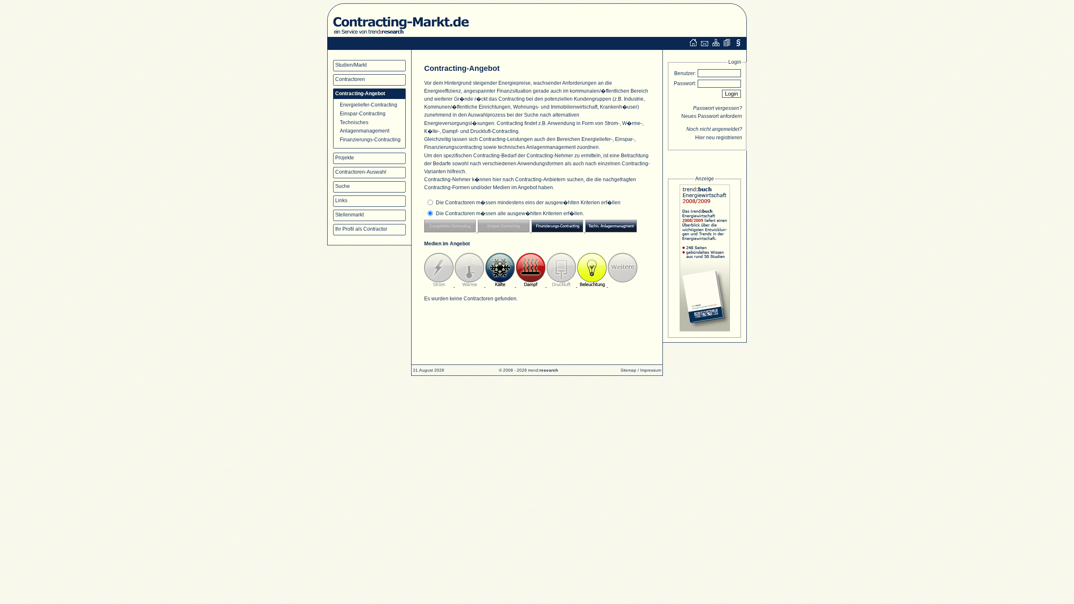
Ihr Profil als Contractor (361, 229)
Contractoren (350, 79)
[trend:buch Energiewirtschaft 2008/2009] (705, 259)
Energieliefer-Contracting (368, 105)
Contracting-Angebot (360, 93)
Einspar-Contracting (363, 114)
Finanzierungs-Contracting (370, 140)
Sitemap (628, 370)
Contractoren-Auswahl (360, 172)
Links (341, 200)
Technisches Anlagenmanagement (364, 126)
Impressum (650, 370)
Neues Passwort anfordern (711, 116)
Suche (342, 186)
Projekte (344, 158)
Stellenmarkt (349, 215)
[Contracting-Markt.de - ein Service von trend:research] (400, 35)
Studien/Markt (351, 65)
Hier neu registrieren (718, 138)
